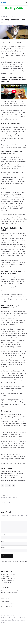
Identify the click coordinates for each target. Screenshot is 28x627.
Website (3, 547)
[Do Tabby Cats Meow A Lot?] (14, 32)
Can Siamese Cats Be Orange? (12, 471)
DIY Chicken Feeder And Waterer (9, 574)
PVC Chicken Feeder (6, 582)
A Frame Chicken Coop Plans (8, 578)
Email (2, 541)
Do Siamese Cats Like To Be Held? (13, 480)
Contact (7, 601)
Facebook (9, 606)
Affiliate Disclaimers (6, 603)
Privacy (14, 603)
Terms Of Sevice (5, 605)
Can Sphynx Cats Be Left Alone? (12, 473)
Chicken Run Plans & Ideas (7, 576)
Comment (4, 520)
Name (3, 534)
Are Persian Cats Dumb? (10, 476)
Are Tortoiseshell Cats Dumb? (12, 478)
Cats (14, 16)
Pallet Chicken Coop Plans (7, 580)
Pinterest (3, 606)
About (2, 601)
